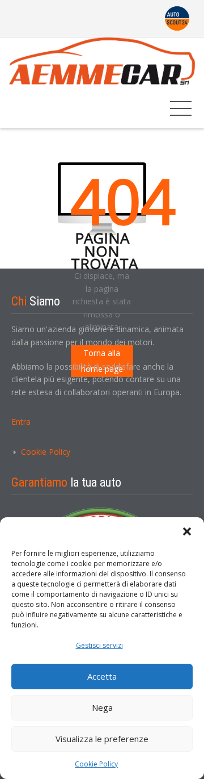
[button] (187, 531)
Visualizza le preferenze (102, 738)
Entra (21, 421)
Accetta (102, 676)
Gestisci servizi (99, 645)
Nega (102, 707)
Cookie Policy (96, 764)
